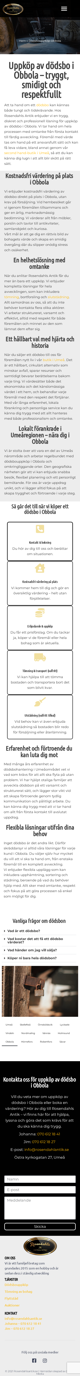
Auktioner (12, 1305)
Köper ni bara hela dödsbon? (32, 958)
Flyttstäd (11, 1298)
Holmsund (64, 1033)
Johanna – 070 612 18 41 (23, 1323)
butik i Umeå (54, 360)
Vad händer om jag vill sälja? (32, 950)
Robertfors (46, 1041)
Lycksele (64, 1024)
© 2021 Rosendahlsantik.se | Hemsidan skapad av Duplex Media (40, 1372)
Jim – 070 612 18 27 (19, 1328)
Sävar (63, 1041)
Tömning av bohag (18, 1291)
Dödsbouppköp (16, 1284)
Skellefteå (25, 1024)
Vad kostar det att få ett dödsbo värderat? (35, 940)
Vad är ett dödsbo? (23, 931)
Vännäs (46, 1033)
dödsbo (42, 105)
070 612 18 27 (43, 1142)
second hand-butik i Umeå (26, 153)
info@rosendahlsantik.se (23, 1318)
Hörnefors (27, 1041)
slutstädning (58, 297)
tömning (11, 297)
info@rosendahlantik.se (46, 1149)
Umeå (9, 1024)
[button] (64, 9)
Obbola (10, 1041)
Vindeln (10, 1033)
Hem (22, 41)
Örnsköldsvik (45, 1024)
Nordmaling (28, 1033)
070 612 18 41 (48, 1134)
